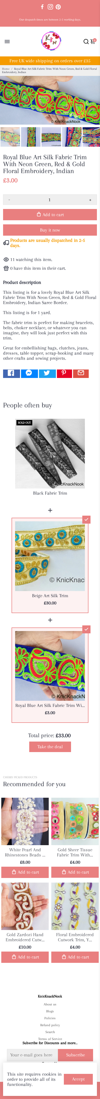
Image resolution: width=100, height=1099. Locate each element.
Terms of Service (50, 1039)
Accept (78, 1079)
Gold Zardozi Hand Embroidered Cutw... (25, 937)
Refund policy (50, 1025)
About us (50, 1004)
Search (50, 1032)
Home (5, 69)
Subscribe (75, 1054)
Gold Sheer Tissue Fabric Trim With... (75, 852)
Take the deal (50, 746)
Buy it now (50, 230)
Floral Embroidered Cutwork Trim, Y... (75, 937)
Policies (50, 1018)
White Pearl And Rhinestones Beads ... (25, 852)
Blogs (50, 1011)
